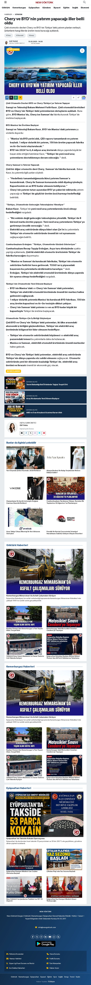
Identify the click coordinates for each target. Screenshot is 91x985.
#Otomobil (19, 35)
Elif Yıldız (24, 425)
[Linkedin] (39, 433)
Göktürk (6, 8)
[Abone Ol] (84, 98)
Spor (55, 977)
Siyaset (57, 8)
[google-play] (45, 944)
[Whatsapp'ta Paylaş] (16, 98)
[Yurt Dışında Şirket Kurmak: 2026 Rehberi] (25, 458)
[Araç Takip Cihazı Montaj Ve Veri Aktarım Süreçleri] (25, 519)
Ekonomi (85, 8)
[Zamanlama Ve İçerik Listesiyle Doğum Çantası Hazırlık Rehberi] (25, 488)
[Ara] (84, 2)
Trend (72, 977)
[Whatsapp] (54, 937)
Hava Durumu (55, 954)
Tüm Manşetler (55, 963)
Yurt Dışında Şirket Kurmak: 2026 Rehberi (23, 470)
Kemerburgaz (19, 8)
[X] (37, 937)
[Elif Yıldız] (12, 427)
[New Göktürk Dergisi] (44, 2)
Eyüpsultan (34, 8)
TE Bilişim (51, 982)
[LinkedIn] (46, 937)
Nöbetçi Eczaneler (16, 954)
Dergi (66, 977)
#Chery (8, 35)
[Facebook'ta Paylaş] (7, 98)
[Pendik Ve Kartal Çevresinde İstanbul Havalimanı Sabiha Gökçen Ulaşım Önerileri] (66, 519)
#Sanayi (31, 35)
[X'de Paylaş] (11, 98)
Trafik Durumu (54, 959)
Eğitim (66, 8)
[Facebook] (26, 433)
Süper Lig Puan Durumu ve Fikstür (21, 963)
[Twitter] (30, 433)
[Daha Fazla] (20, 98)
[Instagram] (35, 433)
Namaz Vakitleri (15, 959)
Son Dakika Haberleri (17, 968)
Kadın (78, 977)
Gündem (46, 8)
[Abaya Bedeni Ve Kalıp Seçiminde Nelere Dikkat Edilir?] (66, 458)
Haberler (8, 14)
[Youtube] (44, 433)
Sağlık (75, 8)
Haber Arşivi (54, 968)
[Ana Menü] (5, 2)
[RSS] (58, 937)
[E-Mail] (22, 433)
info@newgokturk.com (47, 927)
